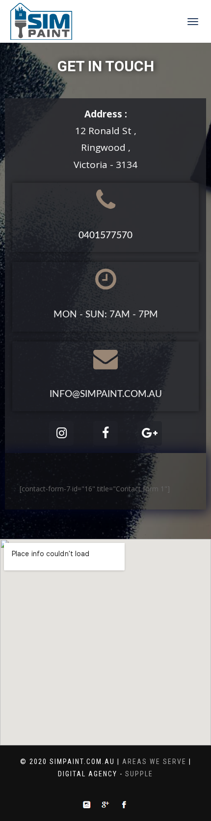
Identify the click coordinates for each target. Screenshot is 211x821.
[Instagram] (61, 433)
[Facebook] (105, 433)
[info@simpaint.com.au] (105, 358)
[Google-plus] (149, 433)
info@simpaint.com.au (106, 394)
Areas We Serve (154, 761)
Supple (139, 774)
